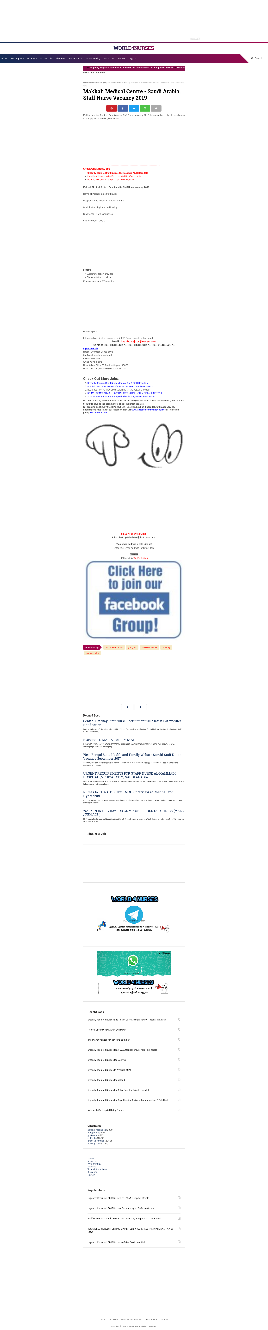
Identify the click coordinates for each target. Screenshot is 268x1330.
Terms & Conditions (97, 1169)
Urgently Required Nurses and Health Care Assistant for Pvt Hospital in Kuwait (106, 67)
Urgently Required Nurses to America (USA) (109, 1070)
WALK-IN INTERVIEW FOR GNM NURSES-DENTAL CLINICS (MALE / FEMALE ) (133, 812)
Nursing (127, 82)
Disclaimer (108, 58)
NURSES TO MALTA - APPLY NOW (109, 740)
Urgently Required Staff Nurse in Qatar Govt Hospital (116, 1242)
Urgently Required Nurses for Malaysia (107, 1060)
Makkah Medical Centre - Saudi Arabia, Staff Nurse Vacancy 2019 (132, 94)
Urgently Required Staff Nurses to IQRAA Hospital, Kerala (118, 1198)
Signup (91, 1174)
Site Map (122, 58)
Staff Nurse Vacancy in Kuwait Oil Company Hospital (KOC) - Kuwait (124, 1218)
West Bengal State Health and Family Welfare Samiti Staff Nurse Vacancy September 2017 (132, 756)
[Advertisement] (134, 20)
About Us (92, 1161)
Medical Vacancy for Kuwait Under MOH (172, 67)
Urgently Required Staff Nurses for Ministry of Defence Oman (121, 1208)
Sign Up (133, 58)
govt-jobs (92, 1135)
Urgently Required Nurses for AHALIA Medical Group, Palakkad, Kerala (122, 1050)
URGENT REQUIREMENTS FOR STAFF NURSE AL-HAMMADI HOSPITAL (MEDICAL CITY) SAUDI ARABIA (129, 775)
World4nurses (140, 558)
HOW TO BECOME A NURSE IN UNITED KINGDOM (110, 179)
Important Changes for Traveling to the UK (109, 1039)
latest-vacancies (117, 82)
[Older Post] (141, 707)
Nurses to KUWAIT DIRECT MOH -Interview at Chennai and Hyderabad (128, 794)
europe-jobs (94, 1132)
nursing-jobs (135, 82)
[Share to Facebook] (123, 108)
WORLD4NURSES (133, 48)
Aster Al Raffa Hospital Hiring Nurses (106, 1110)
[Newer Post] (127, 707)
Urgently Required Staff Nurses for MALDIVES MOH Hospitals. (118, 173)
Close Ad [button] (195, 39)
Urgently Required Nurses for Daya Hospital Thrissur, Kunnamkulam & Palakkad (128, 1100)
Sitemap (92, 1166)
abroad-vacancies (95, 82)
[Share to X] (134, 108)
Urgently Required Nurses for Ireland (106, 1080)
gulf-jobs (106, 82)
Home (85, 82)
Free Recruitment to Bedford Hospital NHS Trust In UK (114, 176)
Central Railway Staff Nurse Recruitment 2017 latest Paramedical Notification (133, 723)
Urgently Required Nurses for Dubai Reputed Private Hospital (118, 1090)
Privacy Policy (94, 1163)
